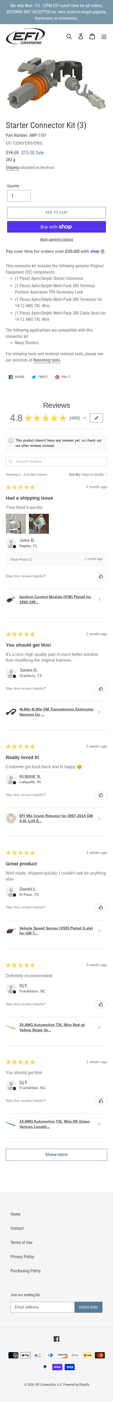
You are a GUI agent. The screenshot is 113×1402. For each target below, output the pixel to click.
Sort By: (75, 475)
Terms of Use (22, 1242)
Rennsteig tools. (47, 360)
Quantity (13, 186)
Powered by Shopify (76, 1385)
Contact (17, 1228)
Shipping (12, 167)
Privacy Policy (22, 1256)
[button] (84, 418)
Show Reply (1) (21, 559)
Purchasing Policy (26, 1270)
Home (15, 1214)
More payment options (56, 239)
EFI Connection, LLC (48, 1385)
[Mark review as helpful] (101, 576)
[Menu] (104, 36)
